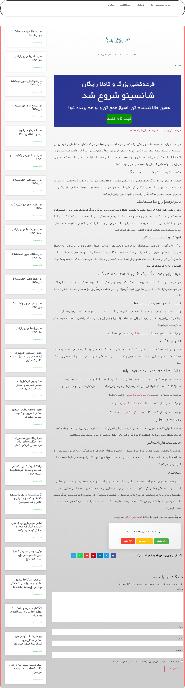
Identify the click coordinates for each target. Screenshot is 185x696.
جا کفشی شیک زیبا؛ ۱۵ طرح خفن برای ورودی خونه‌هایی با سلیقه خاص (26, 470)
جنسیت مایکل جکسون (135, 333)
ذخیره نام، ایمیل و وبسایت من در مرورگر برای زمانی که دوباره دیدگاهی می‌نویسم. (147, 662)
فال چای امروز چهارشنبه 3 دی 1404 (26, 207)
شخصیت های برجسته (105, 54)
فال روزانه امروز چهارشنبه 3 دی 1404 (27, 330)
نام (181, 627)
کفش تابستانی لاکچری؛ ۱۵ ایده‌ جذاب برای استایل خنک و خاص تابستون (26, 357)
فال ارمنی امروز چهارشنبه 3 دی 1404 (27, 182)
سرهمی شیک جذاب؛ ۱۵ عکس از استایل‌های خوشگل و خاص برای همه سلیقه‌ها (26, 584)
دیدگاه (179, 590)
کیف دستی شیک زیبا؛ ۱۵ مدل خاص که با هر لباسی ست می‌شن (25, 669)
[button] (113, 555)
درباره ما (111, 5)
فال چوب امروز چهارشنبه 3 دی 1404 (27, 305)
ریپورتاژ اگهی (125, 5)
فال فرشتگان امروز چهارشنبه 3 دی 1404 (26, 83)
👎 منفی (128, 541)
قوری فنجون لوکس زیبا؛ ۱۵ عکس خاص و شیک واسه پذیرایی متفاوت (27, 413)
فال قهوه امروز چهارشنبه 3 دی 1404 (27, 281)
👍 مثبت (161, 541)
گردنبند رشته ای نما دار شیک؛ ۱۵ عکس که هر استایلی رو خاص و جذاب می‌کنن (26, 499)
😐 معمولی (144, 541)
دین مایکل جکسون (134, 412)
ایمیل (180, 639)
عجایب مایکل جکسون (138, 395)
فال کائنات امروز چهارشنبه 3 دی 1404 (26, 256)
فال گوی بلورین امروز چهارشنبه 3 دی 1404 (30, 133)
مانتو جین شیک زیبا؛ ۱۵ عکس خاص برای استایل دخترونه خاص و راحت (29, 385)
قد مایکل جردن (134, 517)
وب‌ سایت (179, 650)
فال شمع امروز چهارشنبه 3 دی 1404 (27, 108)
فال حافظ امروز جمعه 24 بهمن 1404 (28, 34)
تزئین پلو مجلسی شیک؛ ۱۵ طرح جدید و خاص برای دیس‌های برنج (27, 555)
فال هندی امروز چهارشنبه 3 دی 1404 (27, 58)
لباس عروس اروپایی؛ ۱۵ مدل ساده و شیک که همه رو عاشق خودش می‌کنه (26, 527)
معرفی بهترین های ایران (160, 5)
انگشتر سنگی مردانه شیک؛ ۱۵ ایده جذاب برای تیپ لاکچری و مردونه (26, 612)
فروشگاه (140, 5)
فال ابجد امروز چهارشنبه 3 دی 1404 (26, 157)
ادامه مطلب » (37, 42)
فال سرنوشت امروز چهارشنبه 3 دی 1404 (26, 231)
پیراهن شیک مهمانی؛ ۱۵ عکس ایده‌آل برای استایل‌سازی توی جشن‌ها (28, 640)
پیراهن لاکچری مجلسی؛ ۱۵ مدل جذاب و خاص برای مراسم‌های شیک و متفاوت (27, 442)
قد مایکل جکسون (132, 403)
